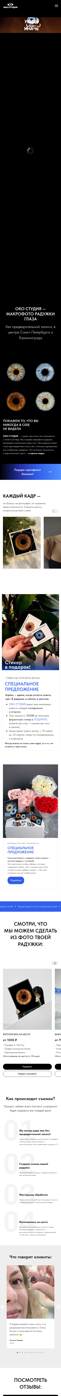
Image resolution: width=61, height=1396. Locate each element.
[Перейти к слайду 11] (41, 1352)
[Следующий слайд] (58, 1307)
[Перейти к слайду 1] (17, 1352)
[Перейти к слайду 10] (38, 1352)
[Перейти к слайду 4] (24, 1352)
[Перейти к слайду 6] (29, 1352)
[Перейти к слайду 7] (31, 1352)
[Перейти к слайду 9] (36, 1352)
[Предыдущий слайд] (2, 1307)
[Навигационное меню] (56, 6)
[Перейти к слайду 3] (22, 1352)
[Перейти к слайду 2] (19, 1352)
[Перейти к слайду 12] (43, 1352)
